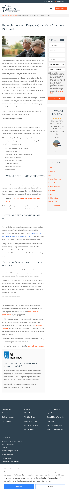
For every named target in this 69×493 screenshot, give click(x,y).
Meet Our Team (29, 417)
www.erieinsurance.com (36, 346)
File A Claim (51, 421)
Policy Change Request (54, 425)
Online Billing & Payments (55, 417)
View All (57, 206)
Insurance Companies (31, 425)
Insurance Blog (12, 15)
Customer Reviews (30, 421)
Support (49, 413)
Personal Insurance (8, 413)
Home (4, 15)
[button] (51, 8)
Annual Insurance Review (55, 429)
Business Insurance (8, 417)
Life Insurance (6, 421)
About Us (27, 413)
